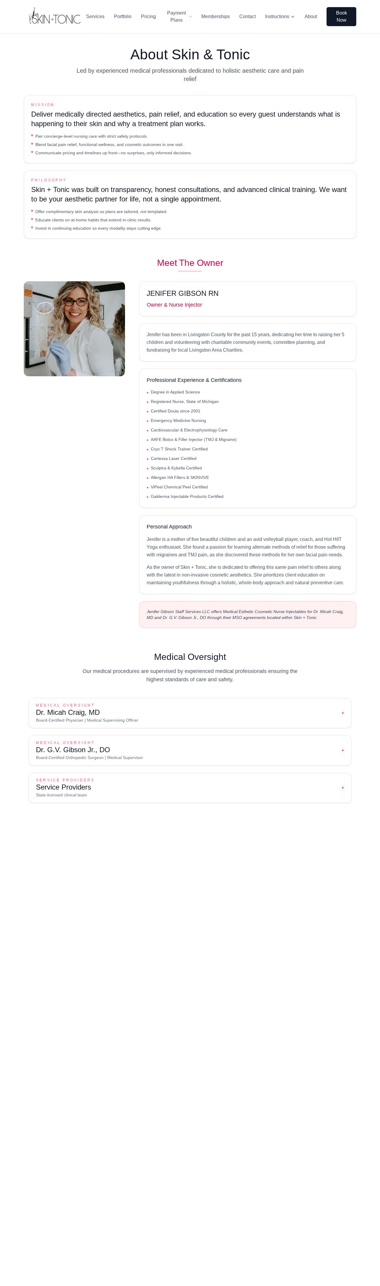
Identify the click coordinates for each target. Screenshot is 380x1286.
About (311, 16)
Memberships (215, 16)
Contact (247, 16)
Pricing (148, 16)
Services (95, 16)
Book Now (341, 16)
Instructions (277, 16)
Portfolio (123, 16)
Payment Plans (176, 16)
